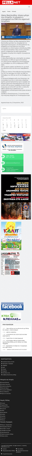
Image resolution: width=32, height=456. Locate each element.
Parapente (4, 371)
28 (18, 127)
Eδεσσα (3, 420)
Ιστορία (3, 403)
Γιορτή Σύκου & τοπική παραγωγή (14, 338)
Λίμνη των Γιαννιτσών (6, 393)
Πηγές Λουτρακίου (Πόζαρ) (7, 434)
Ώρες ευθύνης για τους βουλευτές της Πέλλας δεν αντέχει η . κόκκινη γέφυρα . (16, 329)
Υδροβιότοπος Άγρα (6, 430)
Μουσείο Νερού (5, 388)
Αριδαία (3, 416)
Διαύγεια (5, 448)
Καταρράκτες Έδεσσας (6, 426)
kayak (3, 367)
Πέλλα (3, 410)
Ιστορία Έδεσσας (5, 382)
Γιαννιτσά (4, 408)
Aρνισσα (3, 418)
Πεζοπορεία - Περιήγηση (7, 363)
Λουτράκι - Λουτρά (6, 428)
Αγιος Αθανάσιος (5, 391)
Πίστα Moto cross (6, 372)
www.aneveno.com (5, 446)
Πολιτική (14, 11)
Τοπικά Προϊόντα (5, 406)
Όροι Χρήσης (20, 448)
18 (7, 126)
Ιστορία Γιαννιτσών (6, 384)
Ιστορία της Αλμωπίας (6, 386)
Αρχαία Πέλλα (5, 405)
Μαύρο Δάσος (5, 436)
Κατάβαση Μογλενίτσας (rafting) (9, 374)
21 (18, 126)
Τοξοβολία (4, 365)
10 (3, 124)
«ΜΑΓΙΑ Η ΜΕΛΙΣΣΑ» (11, 332)
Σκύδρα (3, 414)
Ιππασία (4, 369)
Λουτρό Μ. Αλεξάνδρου (7, 389)
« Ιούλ (4, 130)
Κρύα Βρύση (4, 412)
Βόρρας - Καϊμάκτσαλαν (7, 424)
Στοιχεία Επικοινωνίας (7, 454)
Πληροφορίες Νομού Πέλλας (9, 450)
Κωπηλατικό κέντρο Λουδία (8, 361)
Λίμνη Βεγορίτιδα (5, 432)
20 (14, 126)
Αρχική (4, 11)
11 (7, 124)
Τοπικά (8, 11)
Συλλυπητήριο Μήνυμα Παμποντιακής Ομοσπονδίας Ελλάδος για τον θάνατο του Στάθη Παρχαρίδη (15, 342)
